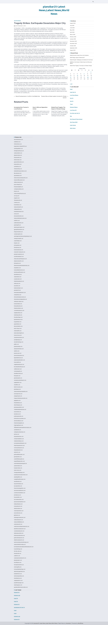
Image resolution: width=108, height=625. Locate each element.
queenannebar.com (18, 465)
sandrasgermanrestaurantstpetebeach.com (23, 236)
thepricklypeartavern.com (19, 445)
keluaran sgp (17, 595)
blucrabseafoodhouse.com (19, 366)
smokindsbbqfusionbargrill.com (20, 463)
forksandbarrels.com (18, 305)
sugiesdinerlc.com (17, 382)
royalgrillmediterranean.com (19, 479)
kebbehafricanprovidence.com (20, 170)
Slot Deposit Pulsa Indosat (76, 119)
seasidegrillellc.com (18, 476)
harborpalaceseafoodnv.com (20, 292)
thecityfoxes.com (17, 247)
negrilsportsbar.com (18, 312)
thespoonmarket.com (18, 231)
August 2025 (72, 50)
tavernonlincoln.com (18, 512)
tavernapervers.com (18, 393)
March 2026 (72, 34)
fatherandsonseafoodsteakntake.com (21, 265)
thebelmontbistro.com (18, 308)
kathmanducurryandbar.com (20, 418)
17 (70, 77)
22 (87, 77)
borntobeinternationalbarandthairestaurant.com (23, 546)
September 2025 (73, 47)
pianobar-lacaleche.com (19, 254)
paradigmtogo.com (18, 339)
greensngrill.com (17, 224)
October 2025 (73, 45)
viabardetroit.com (17, 276)
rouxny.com (16, 213)
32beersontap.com (18, 168)
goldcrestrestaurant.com (19, 537)
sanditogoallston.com (18, 148)
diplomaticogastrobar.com (19, 571)
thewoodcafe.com (17, 157)
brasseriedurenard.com (19, 211)
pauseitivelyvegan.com (18, 582)
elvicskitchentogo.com (18, 341)
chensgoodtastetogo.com (19, 472)
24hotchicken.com (18, 143)
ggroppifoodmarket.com (19, 229)
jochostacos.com (17, 494)
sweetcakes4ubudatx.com (19, 359)
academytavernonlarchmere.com (21, 474)
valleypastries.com (18, 209)
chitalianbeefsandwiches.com (20, 409)
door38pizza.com (17, 562)
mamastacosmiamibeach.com (20, 380)
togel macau (73, 125)
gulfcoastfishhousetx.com (19, 454)
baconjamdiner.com (18, 485)
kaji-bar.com (16, 434)
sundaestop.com (17, 166)
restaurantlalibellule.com (19, 521)
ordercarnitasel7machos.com (20, 193)
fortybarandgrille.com (18, 186)
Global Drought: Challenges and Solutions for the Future (81, 59)
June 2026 (72, 27)
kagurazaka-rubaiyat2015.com (20, 146)
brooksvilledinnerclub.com (19, 269)
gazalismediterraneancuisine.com (21, 587)
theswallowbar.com (18, 402)
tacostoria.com (17, 285)
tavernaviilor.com (17, 411)
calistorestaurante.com (18, 222)
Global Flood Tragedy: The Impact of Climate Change (58, 108)
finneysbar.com (17, 375)
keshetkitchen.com (18, 573)
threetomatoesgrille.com (19, 422)
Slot (71, 116)
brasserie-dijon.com (18, 467)
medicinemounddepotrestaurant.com (21, 526)
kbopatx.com (16, 242)
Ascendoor (68, 623)
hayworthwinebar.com (18, 483)
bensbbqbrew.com (18, 578)
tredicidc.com (17, 220)
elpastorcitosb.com (18, 155)
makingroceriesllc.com (18, 238)
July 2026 (72, 25)
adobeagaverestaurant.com (19, 517)
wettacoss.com (17, 283)
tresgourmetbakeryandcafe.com (20, 398)
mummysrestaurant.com (19, 447)
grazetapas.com (17, 389)
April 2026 (72, 32)
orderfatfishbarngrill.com (19, 458)
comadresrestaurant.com (19, 530)
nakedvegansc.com (18, 584)
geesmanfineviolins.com (19, 161)
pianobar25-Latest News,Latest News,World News (54, 10)
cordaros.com (17, 202)
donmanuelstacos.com (18, 420)
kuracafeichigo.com (18, 548)
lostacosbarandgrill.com (19, 332)
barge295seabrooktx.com (19, 461)
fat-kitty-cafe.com (17, 551)
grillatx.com (16, 344)
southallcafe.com (17, 429)
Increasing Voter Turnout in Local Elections (21, 108)
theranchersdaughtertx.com (19, 488)
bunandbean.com (17, 204)
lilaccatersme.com (17, 173)
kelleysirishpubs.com (18, 503)
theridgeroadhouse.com (19, 150)
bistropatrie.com (17, 263)
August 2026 (72, 23)
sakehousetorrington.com (19, 227)
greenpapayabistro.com (19, 407)
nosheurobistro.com (18, 152)
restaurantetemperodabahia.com (20, 391)
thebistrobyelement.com (19, 281)
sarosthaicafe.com (18, 481)
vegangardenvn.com (18, 580)
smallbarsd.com (17, 141)
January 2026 (73, 38)
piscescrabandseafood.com (19, 501)
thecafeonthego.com (18, 317)
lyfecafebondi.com (18, 274)
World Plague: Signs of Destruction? (77, 57)
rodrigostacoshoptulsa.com (19, 431)
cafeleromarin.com (18, 368)
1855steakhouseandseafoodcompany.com (22, 427)
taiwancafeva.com (18, 164)
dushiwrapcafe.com (18, 314)
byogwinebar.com (17, 321)
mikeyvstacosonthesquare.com (20, 258)
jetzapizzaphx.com (18, 560)
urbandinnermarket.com (19, 337)
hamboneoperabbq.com (19, 575)
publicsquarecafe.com (18, 416)
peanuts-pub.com (17, 353)
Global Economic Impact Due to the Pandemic (79, 55)
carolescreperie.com (18, 233)
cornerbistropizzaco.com (19, 310)
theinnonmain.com (17, 159)
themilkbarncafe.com (18, 373)
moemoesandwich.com (18, 510)
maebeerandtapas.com (19, 440)
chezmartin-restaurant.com (19, 251)
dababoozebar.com (18, 508)
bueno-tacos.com (17, 470)
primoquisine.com (17, 245)
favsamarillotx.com (18, 497)
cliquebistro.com (17, 267)
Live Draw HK (73, 110)
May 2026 (72, 29)
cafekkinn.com (17, 555)
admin (16, 25)
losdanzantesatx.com (18, 287)
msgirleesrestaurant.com (19, 364)
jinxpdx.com (16, 191)
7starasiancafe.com (18, 200)
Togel (71, 104)
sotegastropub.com (18, 395)
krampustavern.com (18, 506)
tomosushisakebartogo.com (19, 569)
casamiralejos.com (18, 240)
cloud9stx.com (17, 384)
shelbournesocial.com (18, 182)
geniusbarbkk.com (18, 456)
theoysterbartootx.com (18, 436)
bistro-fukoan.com (18, 328)
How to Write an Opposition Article (40, 108)
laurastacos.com (17, 413)
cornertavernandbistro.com (19, 492)
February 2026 (73, 36)
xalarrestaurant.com (18, 524)
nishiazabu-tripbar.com (18, 301)
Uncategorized (17, 20)
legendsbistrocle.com (18, 357)
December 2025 (73, 41)
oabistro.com (16, 350)
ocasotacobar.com (18, 278)
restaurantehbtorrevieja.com (20, 544)
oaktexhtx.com (17, 452)
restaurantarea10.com (18, 206)
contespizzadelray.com (19, 188)
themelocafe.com (17, 553)
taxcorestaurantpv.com (19, 499)
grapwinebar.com (17, 323)
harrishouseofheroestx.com (19, 272)
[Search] (93, 2)
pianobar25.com (17, 290)
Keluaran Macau (74, 107)
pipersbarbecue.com (18, 319)
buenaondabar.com (18, 303)
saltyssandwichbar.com (19, 348)
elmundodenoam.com (18, 139)
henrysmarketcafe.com (18, 215)
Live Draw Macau (74, 95)
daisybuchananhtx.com (19, 260)
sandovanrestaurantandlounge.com (21, 542)
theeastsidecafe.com (18, 449)
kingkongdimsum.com (18, 425)
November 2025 (73, 43)
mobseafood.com (17, 294)
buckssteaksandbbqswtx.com (20, 443)
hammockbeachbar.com (19, 355)
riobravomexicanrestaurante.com (21, 177)
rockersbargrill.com (18, 371)
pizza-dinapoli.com (18, 184)
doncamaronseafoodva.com (19, 490)
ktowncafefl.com (17, 362)
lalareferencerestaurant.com (20, 528)
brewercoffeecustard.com (19, 179)
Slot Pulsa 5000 (73, 122)
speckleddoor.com (18, 175)
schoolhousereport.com (19, 256)
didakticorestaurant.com (19, 539)
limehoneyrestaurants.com (19, 535)
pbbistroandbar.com (18, 346)
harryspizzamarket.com (19, 564)
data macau (73, 128)
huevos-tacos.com (18, 335)
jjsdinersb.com (17, 515)
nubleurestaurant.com (18, 519)
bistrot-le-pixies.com (18, 386)
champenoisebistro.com (19, 438)
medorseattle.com (17, 330)
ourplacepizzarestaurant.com (20, 557)
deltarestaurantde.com (18, 533)
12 (77, 75)
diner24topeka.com (18, 404)
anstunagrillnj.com (17, 566)
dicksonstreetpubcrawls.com (20, 296)
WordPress (80, 623)
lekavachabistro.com (18, 326)
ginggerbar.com (17, 400)
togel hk (16, 601)
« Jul (71, 83)
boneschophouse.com (18, 249)
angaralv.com (17, 197)
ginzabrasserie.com (18, 377)
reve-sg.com (16, 195)
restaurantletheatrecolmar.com (20, 218)
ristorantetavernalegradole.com (20, 299)
